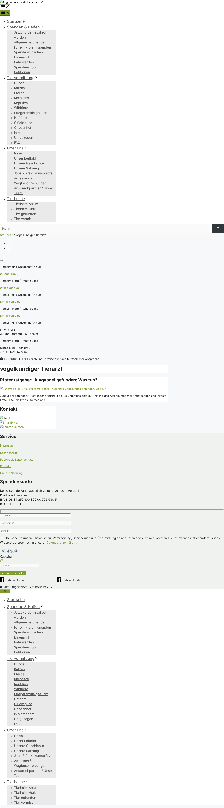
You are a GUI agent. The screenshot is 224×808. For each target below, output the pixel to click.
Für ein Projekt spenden (32, 47)
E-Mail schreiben (11, 301)
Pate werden (24, 62)
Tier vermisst (24, 219)
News (18, 153)
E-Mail (14, 422)
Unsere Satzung (26, 168)
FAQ (17, 143)
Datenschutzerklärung (61, 542)
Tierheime (16, 198)
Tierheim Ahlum (26, 204)
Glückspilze (23, 123)
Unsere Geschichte (29, 163)
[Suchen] (218, 228)
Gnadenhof (22, 128)
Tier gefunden (25, 214)
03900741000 (9, 273)
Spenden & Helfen (23, 27)
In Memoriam (24, 133)
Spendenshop (25, 67)
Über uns (15, 148)
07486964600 (9, 287)
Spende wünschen (28, 52)
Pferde (19, 93)
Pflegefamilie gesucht (31, 113)
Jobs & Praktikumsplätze (33, 173)
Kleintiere (21, 98)
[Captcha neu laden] (1, 560)
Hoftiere (20, 118)
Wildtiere (21, 108)
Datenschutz (9, 453)
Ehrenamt (21, 57)
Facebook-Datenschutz (16, 459)
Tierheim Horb (25, 209)
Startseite (16, 21)
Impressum (7, 445)
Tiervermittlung (20, 77)
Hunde (19, 83)
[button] (112, 561)
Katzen (19, 88)
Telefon (18, 427)
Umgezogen (23, 138)
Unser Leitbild (25, 158)
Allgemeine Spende (29, 42)
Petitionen (22, 72)
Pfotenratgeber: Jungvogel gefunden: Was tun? (48, 379)
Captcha (6, 556)
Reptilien (21, 103)
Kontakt (5, 466)
